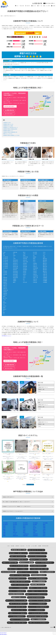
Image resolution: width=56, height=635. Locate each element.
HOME (17, 5)
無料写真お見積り (45, 545)
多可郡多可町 (35, 533)
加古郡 (44, 533)
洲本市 (34, 526)
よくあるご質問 (47, 5)
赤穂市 (44, 527)
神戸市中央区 (25, 524)
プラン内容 (40, 5)
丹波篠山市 (35, 530)
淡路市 (34, 532)
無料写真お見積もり (50, 3)
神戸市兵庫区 (25, 522)
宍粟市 (44, 532)
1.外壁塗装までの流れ (7, 122)
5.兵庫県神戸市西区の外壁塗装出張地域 (10, 128)
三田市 (14, 530)
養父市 (44, 530)
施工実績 (22, 5)
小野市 (4, 530)
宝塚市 (14, 529)
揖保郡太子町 (15, 535)
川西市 (44, 529)
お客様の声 (28, 5)
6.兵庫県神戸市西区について (8, 130)
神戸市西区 (35, 524)
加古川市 (34, 527)
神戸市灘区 (15, 522)
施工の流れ (34, 5)
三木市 (24, 529)
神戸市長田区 (35, 522)
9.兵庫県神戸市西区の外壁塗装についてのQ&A (11, 135)
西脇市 (4, 529)
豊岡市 (24, 527)
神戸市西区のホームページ (6, 335)
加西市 (24, 530)
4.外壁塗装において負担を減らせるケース (10, 127)
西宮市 (24, 526)
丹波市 (4, 532)
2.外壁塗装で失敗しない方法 (8, 124)
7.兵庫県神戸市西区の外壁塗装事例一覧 (10, 132)
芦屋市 (44, 526)
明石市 (14, 526)
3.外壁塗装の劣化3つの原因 (8, 125)
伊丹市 (4, 527)
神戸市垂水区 (5, 524)
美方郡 (44, 535)
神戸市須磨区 (45, 522)
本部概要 (53, 5)
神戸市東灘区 (5, 522)
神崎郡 (4, 535)
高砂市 (34, 529)
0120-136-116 (37, 3)
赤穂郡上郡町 (25, 535)
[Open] (8, 446)
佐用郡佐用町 (35, 535)
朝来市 (24, 532)
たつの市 (14, 533)
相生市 (14, 527)
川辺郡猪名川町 (26, 533)
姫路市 (44, 524)
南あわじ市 (15, 532)
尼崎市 (4, 526)
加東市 (4, 533)
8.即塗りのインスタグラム (7, 133)
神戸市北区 (15, 524)
